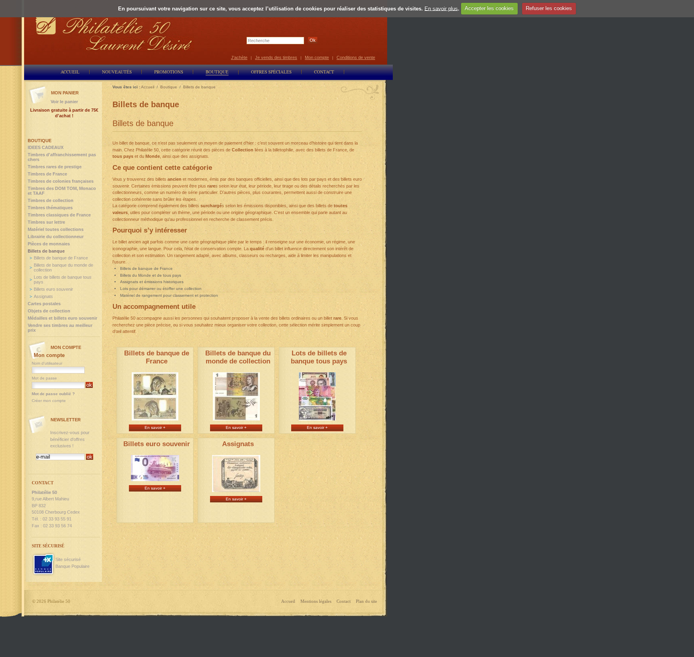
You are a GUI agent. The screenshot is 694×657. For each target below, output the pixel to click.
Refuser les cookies (549, 8)
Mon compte (317, 57)
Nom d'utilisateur (47, 363)
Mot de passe (44, 378)
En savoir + (155, 427)
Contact (344, 601)
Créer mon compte (49, 400)
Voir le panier (64, 101)
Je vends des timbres (276, 57)
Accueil (288, 601)
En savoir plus (441, 8)
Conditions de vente (356, 57)
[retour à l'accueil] (114, 33)
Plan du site (366, 601)
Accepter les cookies (489, 8)
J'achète (239, 57)
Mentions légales (315, 601)
